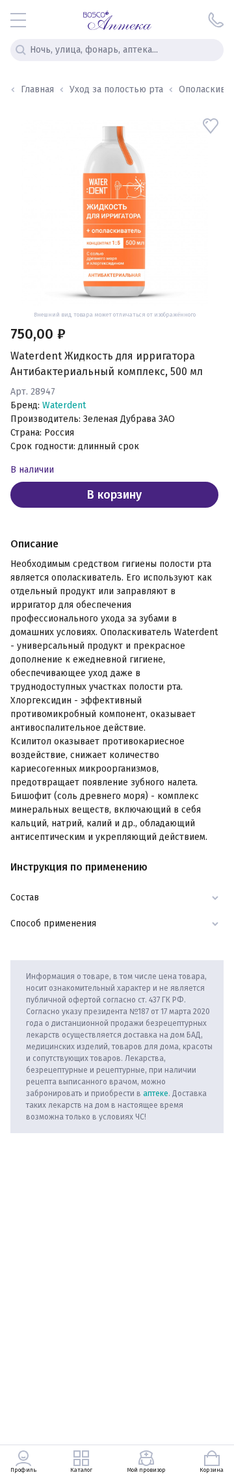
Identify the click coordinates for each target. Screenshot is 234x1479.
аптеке (155, 1093)
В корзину (114, 495)
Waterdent (64, 405)
